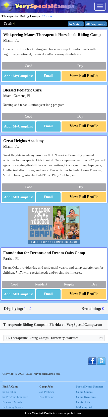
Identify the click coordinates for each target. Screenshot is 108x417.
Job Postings (46, 391)
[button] (48, 76)
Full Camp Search (13, 406)
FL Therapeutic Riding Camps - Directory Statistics (54, 338)
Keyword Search (12, 401)
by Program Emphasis (15, 396)
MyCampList (84, 406)
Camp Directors (85, 396)
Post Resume (46, 396)
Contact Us (83, 401)
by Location (10, 391)
